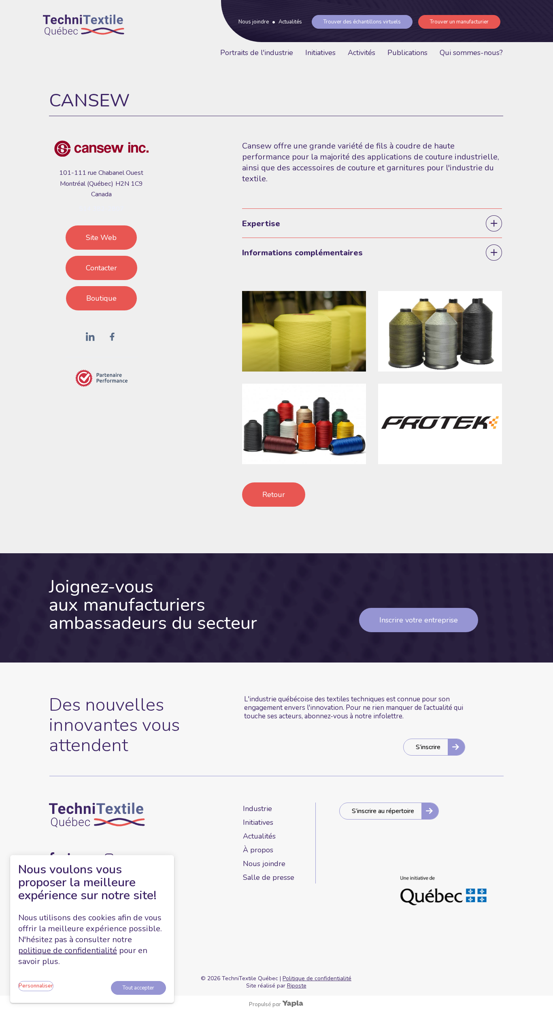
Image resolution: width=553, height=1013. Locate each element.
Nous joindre (253, 21)
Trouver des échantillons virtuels (362, 21)
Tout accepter (138, 988)
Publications (407, 52)
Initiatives (320, 52)
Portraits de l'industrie (256, 52)
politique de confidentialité (67, 950)
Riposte (296, 986)
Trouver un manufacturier (459, 21)
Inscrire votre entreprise (418, 620)
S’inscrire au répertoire (383, 811)
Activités (361, 52)
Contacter (101, 268)
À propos (258, 850)
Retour (273, 494)
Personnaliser (36, 986)
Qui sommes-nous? (471, 52)
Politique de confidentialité (317, 978)
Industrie (257, 808)
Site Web (101, 237)
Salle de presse (268, 877)
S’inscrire (428, 747)
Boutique (101, 298)
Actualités (290, 21)
